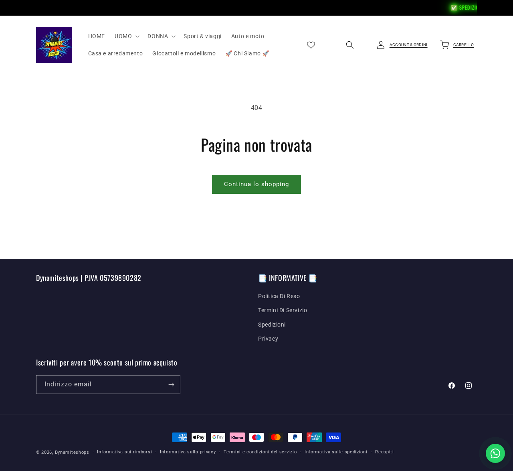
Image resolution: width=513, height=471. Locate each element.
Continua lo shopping (256, 184)
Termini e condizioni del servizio (260, 452)
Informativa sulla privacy (188, 452)
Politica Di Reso (279, 296)
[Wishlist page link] (311, 45)
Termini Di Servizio (282, 310)
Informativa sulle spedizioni (336, 452)
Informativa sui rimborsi (124, 452)
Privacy (268, 338)
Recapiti (384, 452)
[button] (126, 36)
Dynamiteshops (72, 452)
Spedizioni (272, 324)
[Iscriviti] (171, 384)
